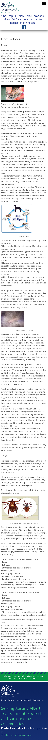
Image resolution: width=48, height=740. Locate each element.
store (42, 676)
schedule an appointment (18, 735)
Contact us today (12, 728)
